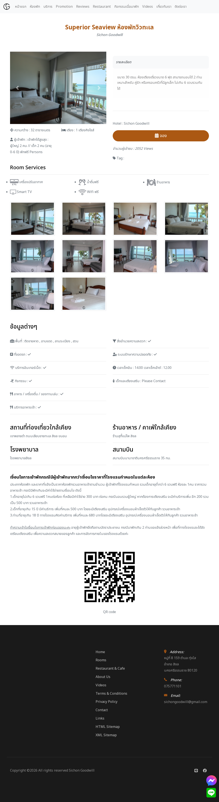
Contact (102, 710)
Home (100, 652)
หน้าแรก (20, 6)
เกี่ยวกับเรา (163, 6)
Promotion (64, 6)
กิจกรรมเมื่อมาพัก (126, 6)
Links (100, 718)
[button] (17, 88)
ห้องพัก (35, 6)
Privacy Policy (106, 701)
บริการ (47, 6)
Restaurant (102, 6)
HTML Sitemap (108, 726)
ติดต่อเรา (180, 6)
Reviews (82, 6)
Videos (147, 6)
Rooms (101, 660)
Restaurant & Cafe (110, 668)
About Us (103, 676)
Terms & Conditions (111, 693)
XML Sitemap (106, 735)
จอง (163, 136)
